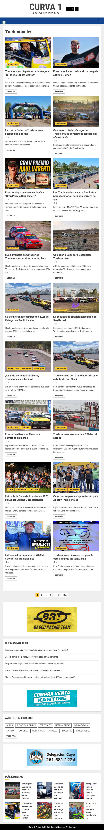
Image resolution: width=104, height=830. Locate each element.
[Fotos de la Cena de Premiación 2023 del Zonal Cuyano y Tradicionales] (28, 477)
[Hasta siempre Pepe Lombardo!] (76, 810)
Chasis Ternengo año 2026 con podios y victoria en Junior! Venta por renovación (40, 677)
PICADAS (52, 731)
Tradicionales (13, 64)
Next (65, 595)
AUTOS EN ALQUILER (26, 725)
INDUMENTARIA (81, 725)
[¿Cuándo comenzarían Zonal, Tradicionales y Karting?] (28, 356)
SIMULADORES (83, 731)
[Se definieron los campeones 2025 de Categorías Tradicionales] (28, 298)
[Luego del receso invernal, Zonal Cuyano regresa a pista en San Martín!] (12, 790)
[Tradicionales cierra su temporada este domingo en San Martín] (76, 536)
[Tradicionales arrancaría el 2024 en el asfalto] (76, 415)
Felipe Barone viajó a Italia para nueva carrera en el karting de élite (34, 664)
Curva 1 (46, 7)
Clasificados (58, 784)
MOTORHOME (38, 731)
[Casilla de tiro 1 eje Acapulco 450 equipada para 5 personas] (44, 790)
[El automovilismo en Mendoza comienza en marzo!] (28, 415)
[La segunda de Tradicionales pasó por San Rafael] (76, 298)
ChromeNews (56, 827)
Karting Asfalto (13, 368)
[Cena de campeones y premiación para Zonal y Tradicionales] (76, 477)
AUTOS (9, 725)
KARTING (10, 731)
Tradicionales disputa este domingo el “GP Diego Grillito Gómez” (33, 670)
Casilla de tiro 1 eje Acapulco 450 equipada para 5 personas (31, 657)
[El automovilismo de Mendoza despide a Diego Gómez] (76, 52)
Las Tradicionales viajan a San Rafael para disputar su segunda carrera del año (75, 196)
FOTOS (10, 489)
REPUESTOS (66, 731)
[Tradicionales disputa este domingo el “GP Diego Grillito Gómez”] (28, 52)
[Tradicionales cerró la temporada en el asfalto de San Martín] (76, 356)
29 (59, 595)
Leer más (11, 91)
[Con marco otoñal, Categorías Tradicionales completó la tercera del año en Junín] (76, 111)
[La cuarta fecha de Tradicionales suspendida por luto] (28, 111)
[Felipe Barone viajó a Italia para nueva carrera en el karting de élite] (76, 790)
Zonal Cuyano (39, 368)
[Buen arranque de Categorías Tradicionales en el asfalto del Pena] (28, 236)
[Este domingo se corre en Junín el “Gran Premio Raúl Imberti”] (28, 173)
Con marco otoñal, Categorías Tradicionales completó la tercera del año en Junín (75, 134)
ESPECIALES (45, 725)
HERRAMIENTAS (62, 725)
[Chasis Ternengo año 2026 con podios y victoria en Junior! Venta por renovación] (44, 810)
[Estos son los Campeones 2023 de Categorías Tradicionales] (28, 536)
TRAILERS (11, 736)
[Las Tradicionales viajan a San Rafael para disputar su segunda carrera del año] (76, 173)
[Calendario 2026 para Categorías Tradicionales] (76, 236)
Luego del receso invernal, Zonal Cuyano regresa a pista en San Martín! (36, 650)
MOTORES (23, 731)
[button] (4, 20)
